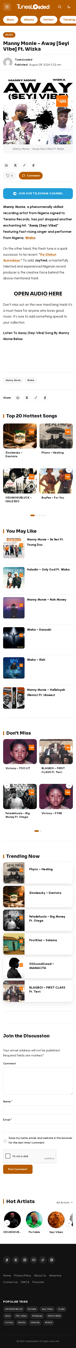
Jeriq (7, 1316)
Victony (9, 1322)
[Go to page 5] (45, 515)
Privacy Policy (22, 1275)
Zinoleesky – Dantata (13, 454)
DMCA (25, 1282)
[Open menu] (7, 7)
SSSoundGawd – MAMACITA (41, 966)
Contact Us (10, 1282)
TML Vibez (21, 1316)
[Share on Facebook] (33, 165)
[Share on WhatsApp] (6, 165)
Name (7, 1101)
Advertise (55, 1275)
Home (7, 1275)
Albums (29, 19)
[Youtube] (33, 1260)
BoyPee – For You (53, 497)
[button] (24, 165)
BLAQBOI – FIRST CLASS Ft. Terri (53, 770)
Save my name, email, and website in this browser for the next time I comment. (40, 1140)
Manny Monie (13, 380)
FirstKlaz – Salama (43, 940)
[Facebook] (7, 1260)
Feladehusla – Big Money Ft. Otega (17, 815)
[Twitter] (15, 1260)
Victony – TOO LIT (17, 768)
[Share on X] (15, 165)
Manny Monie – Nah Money (46, 599)
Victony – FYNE (52, 813)
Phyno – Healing (53, 452)
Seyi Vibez (47, 1309)
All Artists (62, 1202)
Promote (38, 1282)
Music (10, 19)
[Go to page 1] (32, 515)
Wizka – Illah (36, 659)
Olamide (35, 1322)
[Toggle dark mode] (69, 7)
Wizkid (48, 1322)
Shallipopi (37, 1316)
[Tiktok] (42, 1260)
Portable (32, 1309)
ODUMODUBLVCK (13, 1309)
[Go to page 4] (42, 515)
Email (7, 1119)
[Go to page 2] (36, 515)
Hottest (48, 19)
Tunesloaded (23, 59)
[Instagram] (24, 1260)
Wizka (30, 238)
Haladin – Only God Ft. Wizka (48, 569)
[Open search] (60, 7)
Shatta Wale (54, 1316)
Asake (61, 1309)
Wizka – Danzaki (39, 629)
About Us (40, 1275)
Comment (33, 175)
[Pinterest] (51, 1260)
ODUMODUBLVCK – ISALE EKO (18, 499)
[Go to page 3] (39, 515)
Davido (21, 1322)
